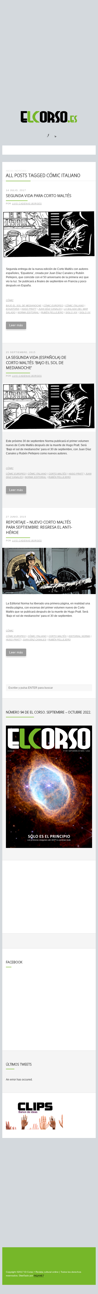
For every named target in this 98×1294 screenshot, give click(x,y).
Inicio (9, 171)
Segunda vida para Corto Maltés (38, 195)
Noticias (20, 171)
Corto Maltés (58, 473)
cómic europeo (53, 305)
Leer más (16, 325)
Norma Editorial (28, 312)
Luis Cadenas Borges (27, 204)
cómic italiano (74, 305)
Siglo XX (84, 312)
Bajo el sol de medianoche (23, 305)
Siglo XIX (71, 312)
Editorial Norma (79, 636)
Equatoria (12, 309)
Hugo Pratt (28, 309)
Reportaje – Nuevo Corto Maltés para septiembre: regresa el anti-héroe (39, 527)
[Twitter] (53, 134)
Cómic (9, 300)
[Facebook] (45, 134)
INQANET (39, 1275)
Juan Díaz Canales (50, 309)
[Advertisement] (49, 53)
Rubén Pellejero (52, 312)
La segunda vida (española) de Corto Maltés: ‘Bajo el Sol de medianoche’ (36, 362)
